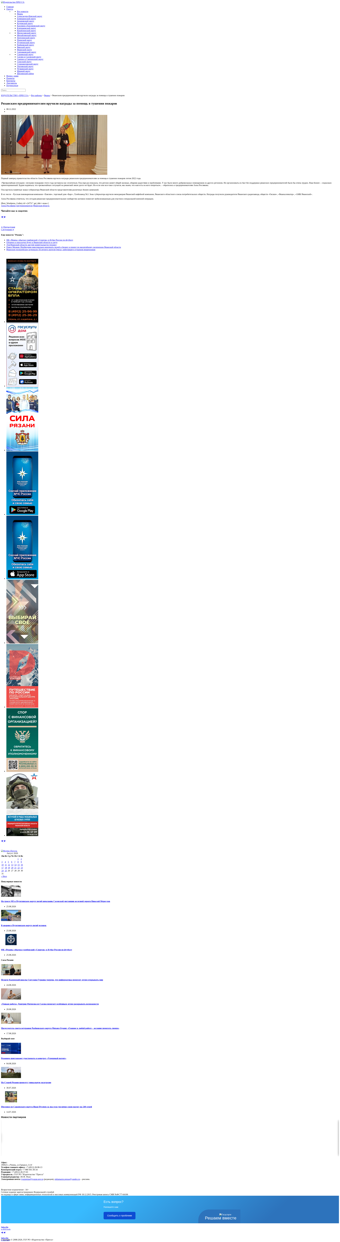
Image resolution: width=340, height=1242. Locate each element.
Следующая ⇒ (7, 229)
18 (6, 868)
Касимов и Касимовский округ (31, 26)
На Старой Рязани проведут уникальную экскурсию (26, 1082)
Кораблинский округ (26, 30)
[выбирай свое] (22, 643)
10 (2, 865)
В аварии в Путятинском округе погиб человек (23, 925)
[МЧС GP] (22, 514)
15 (19, 865)
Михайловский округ (27, 35)
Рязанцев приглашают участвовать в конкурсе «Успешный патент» (33, 1058)
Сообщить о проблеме (119, 1215)
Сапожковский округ (26, 52)
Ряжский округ (24, 47)
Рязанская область (41, 206)
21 (15, 868)
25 (6, 871)
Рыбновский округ (25, 45)
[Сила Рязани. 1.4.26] (22, 450)
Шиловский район (25, 73)
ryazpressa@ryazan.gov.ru (32, 1179)
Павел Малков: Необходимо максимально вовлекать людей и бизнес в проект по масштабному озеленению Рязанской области (63, 247)
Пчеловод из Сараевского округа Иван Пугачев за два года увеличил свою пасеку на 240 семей (46, 1107)
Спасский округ (24, 61)
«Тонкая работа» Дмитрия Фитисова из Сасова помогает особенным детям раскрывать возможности (50, 1004)
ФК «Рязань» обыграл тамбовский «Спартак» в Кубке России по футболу (39, 240)
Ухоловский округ (25, 66)
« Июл (4, 876)
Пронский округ (24, 40)
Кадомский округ (25, 23)
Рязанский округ (24, 50)
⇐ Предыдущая (8, 227)
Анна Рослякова (8, 206)
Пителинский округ (26, 38)
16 (22, 865)
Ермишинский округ (26, 19)
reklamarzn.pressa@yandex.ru (67, 1179)
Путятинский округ (26, 42)
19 (9, 868)
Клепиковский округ (26, 28)
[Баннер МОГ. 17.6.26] (22, 835)
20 (12, 868)
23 (22, 868)
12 (9, 865)
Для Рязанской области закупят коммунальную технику (31, 245)
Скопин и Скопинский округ (30, 59)
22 (19, 868)
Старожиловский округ (27, 64)
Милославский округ (26, 33)
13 (12, 865)
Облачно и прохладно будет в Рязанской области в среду (32, 242)
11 (6, 865)
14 (15, 865)
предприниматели (24, 206)
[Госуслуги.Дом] (22, 386)
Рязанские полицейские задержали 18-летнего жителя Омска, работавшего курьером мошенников (50, 249)
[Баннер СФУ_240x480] (22, 771)
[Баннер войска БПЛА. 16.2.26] (22, 322)
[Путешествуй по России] (22, 707)
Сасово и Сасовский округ (29, 57)
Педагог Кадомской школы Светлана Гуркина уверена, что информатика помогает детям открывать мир (52, 980)
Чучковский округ (25, 69)
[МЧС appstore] (22, 578)
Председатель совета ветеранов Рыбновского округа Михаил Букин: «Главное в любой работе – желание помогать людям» (60, 1028)
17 (2, 868)
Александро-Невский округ (29, 16)
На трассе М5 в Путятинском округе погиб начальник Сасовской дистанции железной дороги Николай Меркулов (55, 901)
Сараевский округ (25, 54)
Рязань (20, 14)
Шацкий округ (23, 71)
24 (2, 871)
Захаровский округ (25, 21)
